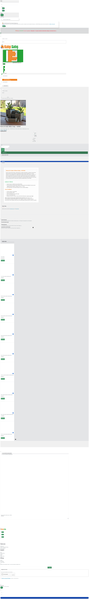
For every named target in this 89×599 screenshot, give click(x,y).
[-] (1, 146)
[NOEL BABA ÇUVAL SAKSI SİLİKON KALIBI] (7, 407)
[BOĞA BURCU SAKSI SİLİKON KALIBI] (7, 328)
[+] (8, 146)
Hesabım (2, 550)
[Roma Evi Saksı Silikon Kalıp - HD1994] (12, 485)
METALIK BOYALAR (12, 55)
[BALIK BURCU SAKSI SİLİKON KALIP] (7, 348)
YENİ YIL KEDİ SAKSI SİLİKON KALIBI (6, 434)
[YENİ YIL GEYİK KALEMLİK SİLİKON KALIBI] (7, 368)
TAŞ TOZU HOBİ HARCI (12, 59)
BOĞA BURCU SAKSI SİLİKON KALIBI (6, 335)
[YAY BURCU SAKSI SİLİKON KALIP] (7, 269)
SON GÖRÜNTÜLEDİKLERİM (7, 453)
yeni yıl (10, 60)
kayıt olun (17, 208)
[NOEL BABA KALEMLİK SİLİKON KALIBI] (7, 388)
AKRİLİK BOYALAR (11, 52)
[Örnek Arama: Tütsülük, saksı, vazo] (2, 57)
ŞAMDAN (10, 56)
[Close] (0, 2)
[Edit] (1, 4)
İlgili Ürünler (4, 241)
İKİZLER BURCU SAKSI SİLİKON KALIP (6, 315)
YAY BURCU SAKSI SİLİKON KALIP (6, 276)
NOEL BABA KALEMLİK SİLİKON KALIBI (6, 394)
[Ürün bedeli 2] (7, 250)
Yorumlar (3, 162)
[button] (2, 149)
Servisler (2, 558)
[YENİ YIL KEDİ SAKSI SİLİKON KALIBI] (7, 427)
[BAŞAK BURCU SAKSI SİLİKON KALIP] (7, 289)
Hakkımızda (2, 544)
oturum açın (12, 208)
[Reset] (2, 15)
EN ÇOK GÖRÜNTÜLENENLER (7, 454)
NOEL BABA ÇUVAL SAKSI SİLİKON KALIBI (7, 414)
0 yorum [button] (1, 129)
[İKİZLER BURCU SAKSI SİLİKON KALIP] (7, 309)
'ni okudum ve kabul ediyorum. (10, 578)
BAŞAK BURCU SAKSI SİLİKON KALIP (6, 296)
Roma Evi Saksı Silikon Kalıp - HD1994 (7, 98)
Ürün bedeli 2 (2, 256)
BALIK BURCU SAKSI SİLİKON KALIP (6, 355)
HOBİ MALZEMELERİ (12, 53)
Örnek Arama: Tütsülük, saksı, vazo (8, 62)
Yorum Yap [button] (5, 129)
